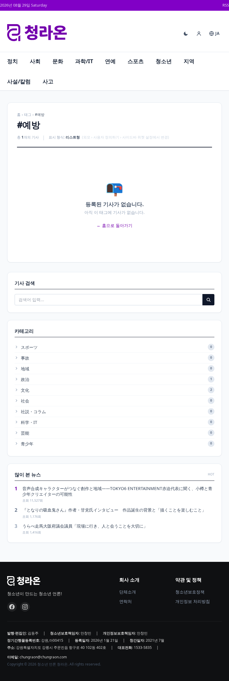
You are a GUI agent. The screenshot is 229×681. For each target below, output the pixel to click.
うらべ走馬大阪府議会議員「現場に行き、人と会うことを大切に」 (85, 526)
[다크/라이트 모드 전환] (185, 33)
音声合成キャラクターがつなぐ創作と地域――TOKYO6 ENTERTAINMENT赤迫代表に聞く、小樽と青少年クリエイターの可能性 (117, 491)
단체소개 (127, 592)
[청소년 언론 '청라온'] (37, 32)
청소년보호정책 (190, 592)
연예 (110, 61)
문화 (57, 61)
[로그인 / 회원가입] (199, 33)
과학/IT (84, 61)
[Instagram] (25, 607)
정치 (12, 61)
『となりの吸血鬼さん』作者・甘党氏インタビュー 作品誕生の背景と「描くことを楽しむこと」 (114, 510)
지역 (189, 61)
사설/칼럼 (19, 81)
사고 (48, 81)
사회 (35, 61)
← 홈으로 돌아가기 (114, 225)
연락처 (125, 601)
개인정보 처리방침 (192, 601)
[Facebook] (12, 607)
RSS (225, 5)
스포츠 (136, 61)
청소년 (164, 61)
